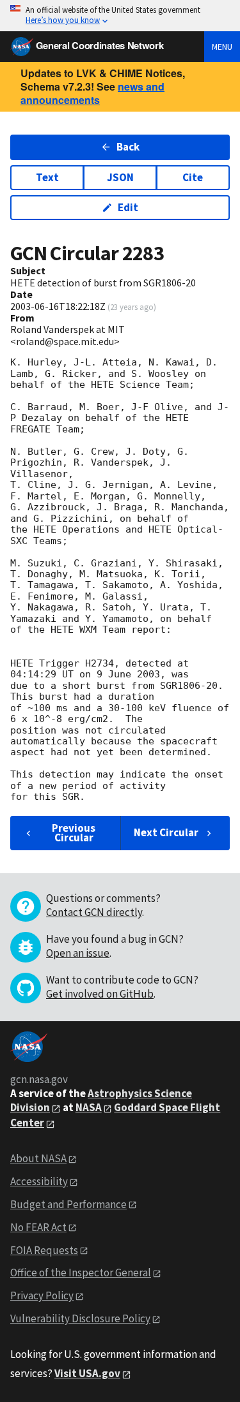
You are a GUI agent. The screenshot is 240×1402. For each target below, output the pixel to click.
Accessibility (39, 1181)
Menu (222, 46)
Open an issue (77, 953)
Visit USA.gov (87, 1373)
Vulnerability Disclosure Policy (80, 1318)
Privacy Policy (42, 1295)
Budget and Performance (68, 1204)
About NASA (38, 1158)
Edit (128, 207)
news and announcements (92, 93)
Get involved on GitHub (100, 994)
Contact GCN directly (94, 912)
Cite (192, 177)
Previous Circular (73, 833)
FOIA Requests (44, 1250)
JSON (120, 177)
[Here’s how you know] (120, 15)
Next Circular (166, 832)
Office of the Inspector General (80, 1272)
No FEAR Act (38, 1227)
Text (47, 177)
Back (128, 147)
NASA (89, 1107)
